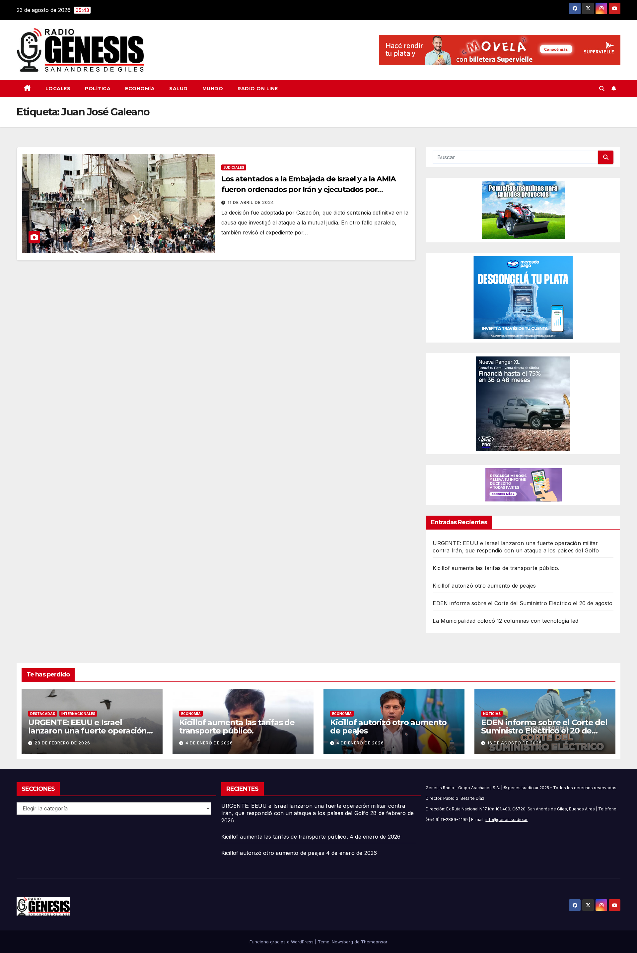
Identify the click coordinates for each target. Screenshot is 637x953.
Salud (178, 89)
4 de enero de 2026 (209, 742)
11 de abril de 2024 (251, 202)
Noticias (492, 714)
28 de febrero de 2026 (62, 742)
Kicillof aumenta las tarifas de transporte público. (496, 568)
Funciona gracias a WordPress (282, 941)
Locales (58, 89)
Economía (140, 89)
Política (97, 89)
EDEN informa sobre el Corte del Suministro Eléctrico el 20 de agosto (522, 603)
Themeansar (374, 941)
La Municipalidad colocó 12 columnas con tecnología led (505, 620)
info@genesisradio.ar (506, 819)
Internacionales (78, 714)
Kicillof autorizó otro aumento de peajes (484, 585)
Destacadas (42, 714)
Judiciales (233, 167)
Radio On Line (258, 89)
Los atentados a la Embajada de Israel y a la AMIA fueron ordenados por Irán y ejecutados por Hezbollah (308, 189)
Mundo (212, 89)
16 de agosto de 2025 (514, 742)
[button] (601, 88)
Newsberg (342, 941)
